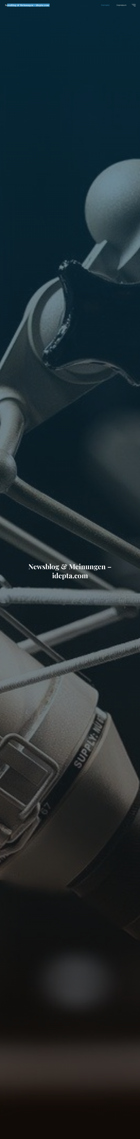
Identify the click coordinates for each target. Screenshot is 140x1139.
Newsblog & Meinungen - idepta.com (27, 5)
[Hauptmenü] (134, 5)
